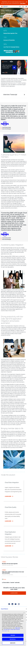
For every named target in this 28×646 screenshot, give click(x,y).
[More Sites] (20, 6)
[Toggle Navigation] (26, 6)
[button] (14, 491)
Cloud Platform (4, 609)
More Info (12, 643)
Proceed (13, 635)
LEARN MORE (14, 593)
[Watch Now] (14, 67)
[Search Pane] (23, 6)
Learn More (22, 3)
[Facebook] (9, 604)
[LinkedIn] (12, 604)
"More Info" (17, 627)
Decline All (13, 639)
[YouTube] (15, 604)
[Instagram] (19, 604)
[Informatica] (4, 6)
